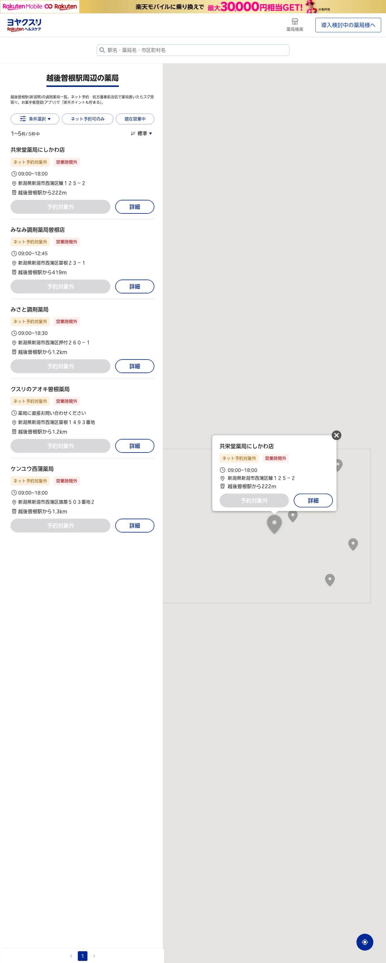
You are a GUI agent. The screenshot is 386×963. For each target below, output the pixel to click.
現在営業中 (135, 119)
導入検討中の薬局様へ (348, 25)
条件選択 (37, 119)
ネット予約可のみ (88, 119)
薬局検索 (294, 29)
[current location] (364, 942)
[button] (82, 171)
